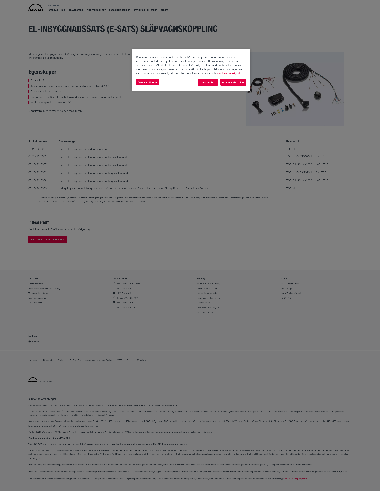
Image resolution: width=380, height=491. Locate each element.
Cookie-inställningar (148, 82)
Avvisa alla (207, 82)
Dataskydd (234, 73)
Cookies (222, 73)
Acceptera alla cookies (233, 82)
